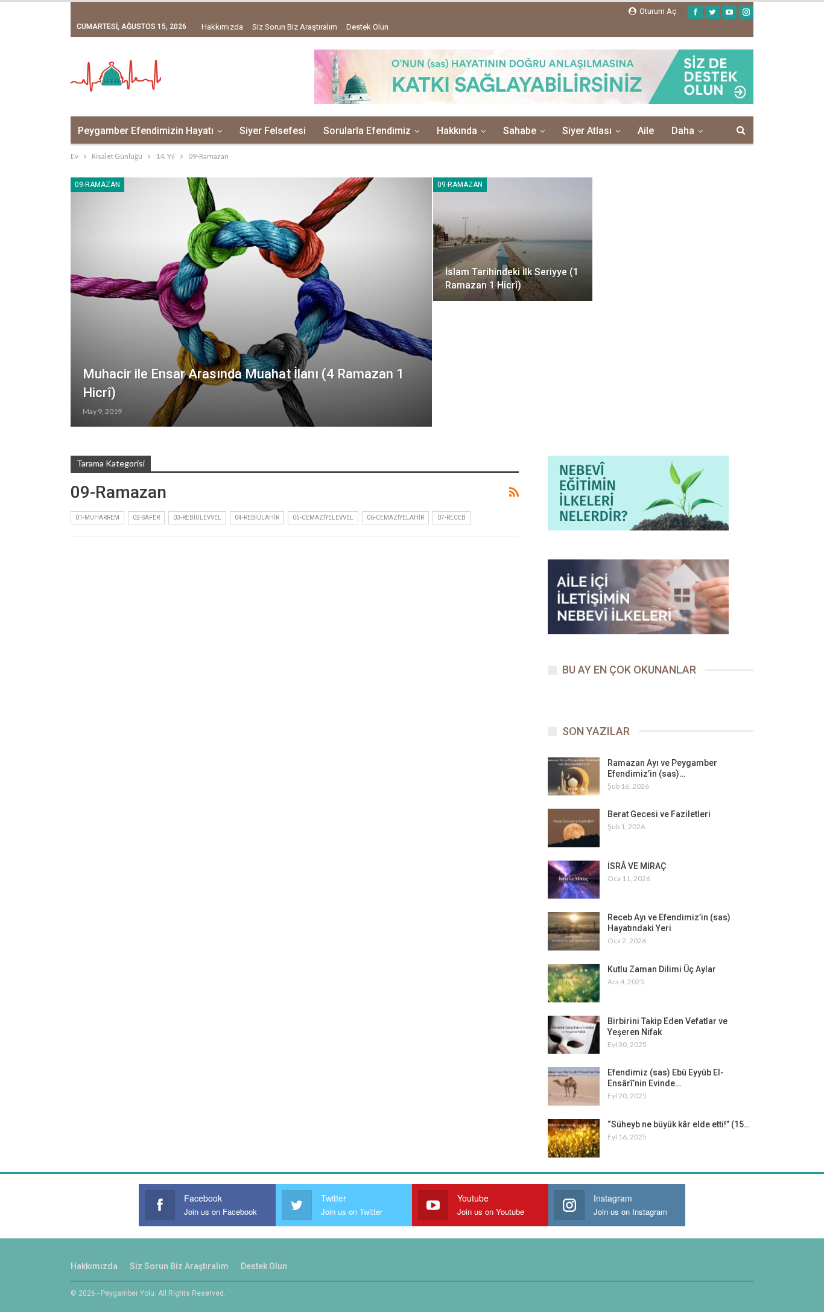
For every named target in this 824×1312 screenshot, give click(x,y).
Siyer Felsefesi (272, 130)
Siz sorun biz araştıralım (294, 26)
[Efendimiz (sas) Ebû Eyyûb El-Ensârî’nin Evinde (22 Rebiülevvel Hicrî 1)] (574, 1086)
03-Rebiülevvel (197, 517)
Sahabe (519, 130)
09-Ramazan (97, 184)
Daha (682, 130)
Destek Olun (367, 26)
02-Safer (146, 517)
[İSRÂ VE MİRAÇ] (574, 880)
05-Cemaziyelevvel (323, 517)
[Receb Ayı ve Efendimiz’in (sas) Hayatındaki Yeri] (574, 931)
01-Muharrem (97, 517)
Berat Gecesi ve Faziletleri (659, 814)
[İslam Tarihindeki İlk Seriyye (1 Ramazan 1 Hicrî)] (513, 239)
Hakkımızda (222, 26)
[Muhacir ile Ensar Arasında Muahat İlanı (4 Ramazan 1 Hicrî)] (251, 302)
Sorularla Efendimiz (367, 130)
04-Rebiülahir (257, 517)
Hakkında (457, 130)
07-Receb (451, 517)
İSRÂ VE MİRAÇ (636, 866)
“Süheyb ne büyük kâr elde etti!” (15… (678, 1124)
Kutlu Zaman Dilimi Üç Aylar (661, 969)
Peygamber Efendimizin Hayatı (146, 130)
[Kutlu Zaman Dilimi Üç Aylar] (574, 983)
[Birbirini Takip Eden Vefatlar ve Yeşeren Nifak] (574, 1035)
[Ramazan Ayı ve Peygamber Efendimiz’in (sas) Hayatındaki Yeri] (574, 776)
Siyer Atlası (587, 130)
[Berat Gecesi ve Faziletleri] (574, 828)
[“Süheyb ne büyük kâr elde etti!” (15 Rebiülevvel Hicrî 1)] (574, 1138)
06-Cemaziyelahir (395, 517)
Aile (646, 130)
